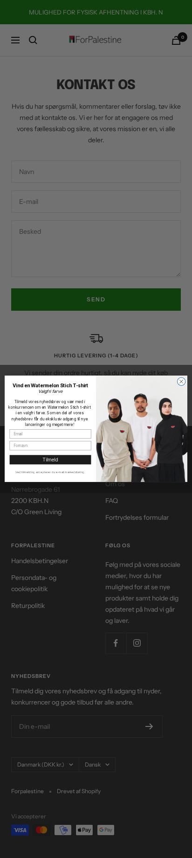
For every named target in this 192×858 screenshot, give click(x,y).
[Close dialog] (181, 381)
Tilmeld (50, 460)
